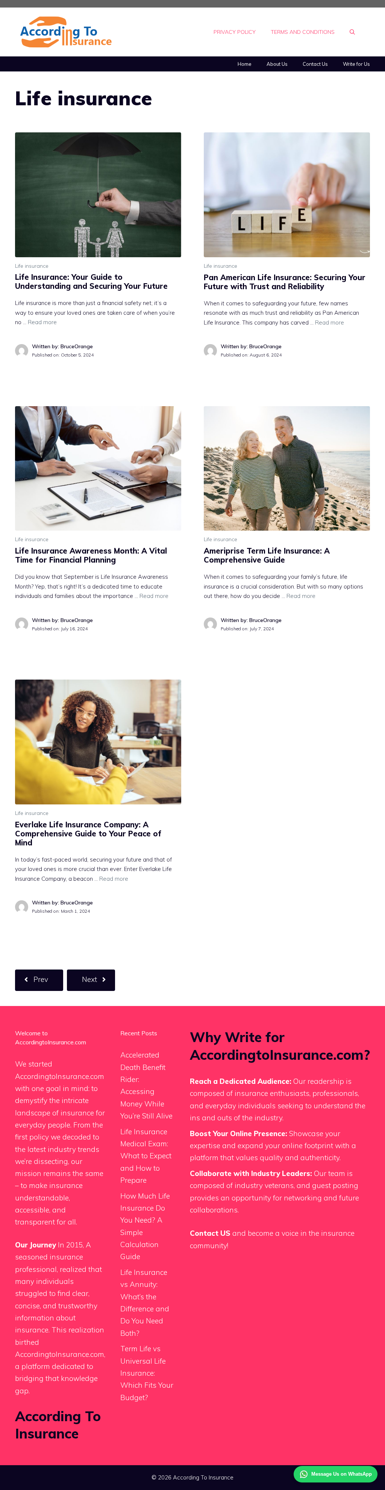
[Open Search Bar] (352, 32)
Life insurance (32, 265)
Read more (42, 322)
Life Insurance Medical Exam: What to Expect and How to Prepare (145, 1156)
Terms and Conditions (303, 32)
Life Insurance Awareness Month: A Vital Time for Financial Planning (91, 555)
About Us (277, 64)
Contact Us (315, 64)
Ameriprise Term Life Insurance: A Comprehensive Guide (267, 555)
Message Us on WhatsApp (341, 1474)
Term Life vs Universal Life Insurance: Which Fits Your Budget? (146, 1373)
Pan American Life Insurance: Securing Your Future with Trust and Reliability (284, 282)
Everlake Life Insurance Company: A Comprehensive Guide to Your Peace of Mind (88, 833)
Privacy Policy (235, 32)
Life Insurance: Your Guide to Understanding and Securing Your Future (91, 281)
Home (245, 64)
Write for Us (356, 64)
